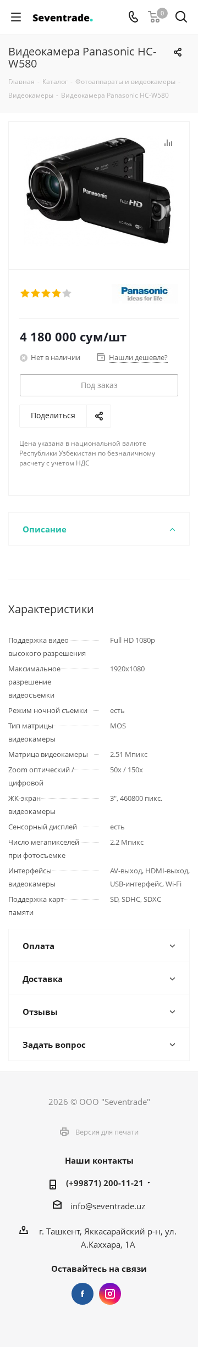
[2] (36, 293)
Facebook (83, 1294)
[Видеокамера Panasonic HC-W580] (99, 191)
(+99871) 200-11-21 (105, 1182)
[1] (25, 293)
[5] (67, 293)
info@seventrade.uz (107, 1205)
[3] (46, 293)
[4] (57, 293)
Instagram (110, 1294)
